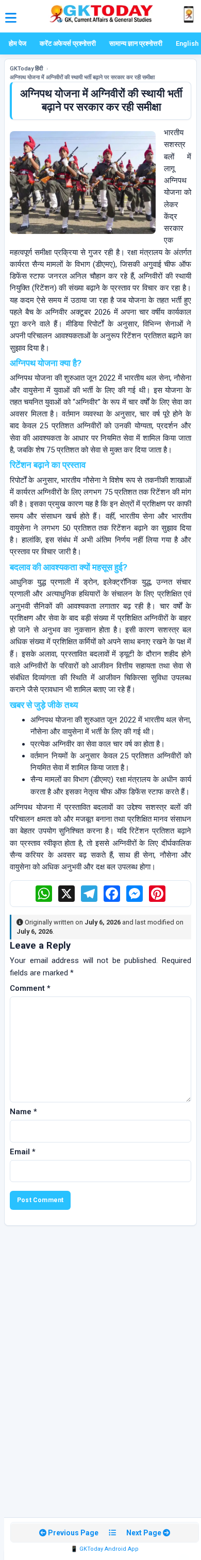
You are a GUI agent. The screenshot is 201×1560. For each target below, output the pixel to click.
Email (23, 1151)
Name (23, 1111)
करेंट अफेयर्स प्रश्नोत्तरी (68, 43)
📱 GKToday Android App (105, 1549)
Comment (30, 988)
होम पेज (17, 43)
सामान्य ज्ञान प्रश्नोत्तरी (135, 43)
